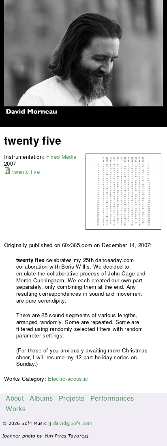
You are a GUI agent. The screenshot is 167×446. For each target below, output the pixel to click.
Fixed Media (61, 156)
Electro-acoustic (68, 378)
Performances (112, 398)
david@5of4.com (72, 423)
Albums (41, 398)
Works (16, 408)
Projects (71, 398)
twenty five (26, 171)
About (15, 398)
